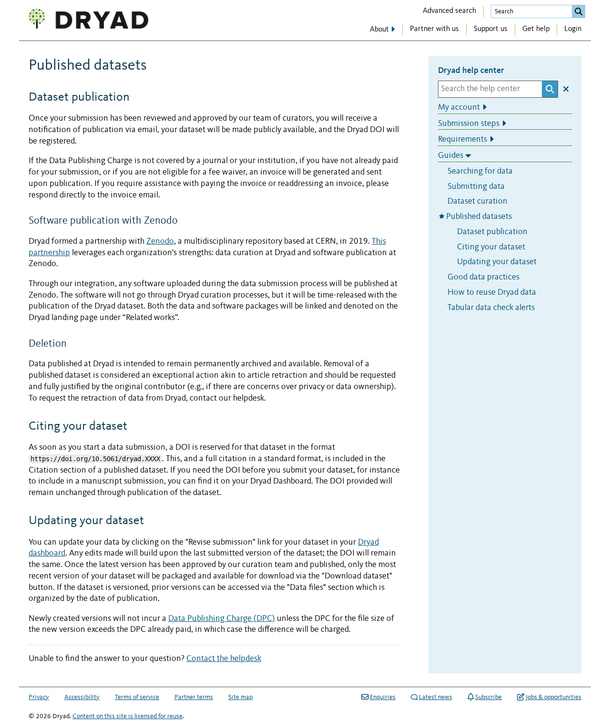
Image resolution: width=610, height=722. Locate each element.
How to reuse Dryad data (491, 293)
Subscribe (488, 697)
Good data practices (483, 277)
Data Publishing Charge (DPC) (221, 619)
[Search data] (578, 11)
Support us (491, 29)
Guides (450, 156)
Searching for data (480, 171)
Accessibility (82, 697)
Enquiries (383, 697)
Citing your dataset (491, 247)
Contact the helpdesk (223, 659)
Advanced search (449, 11)
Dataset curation (477, 201)
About (379, 29)
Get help (535, 29)
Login (572, 29)
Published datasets (479, 217)
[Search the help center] (550, 89)
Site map (240, 697)
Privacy (39, 697)
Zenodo (160, 241)
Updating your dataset (497, 262)
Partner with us (434, 29)
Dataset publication (492, 232)
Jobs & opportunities (553, 697)
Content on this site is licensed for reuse (127, 716)
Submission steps (468, 123)
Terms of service (137, 697)
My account (459, 107)
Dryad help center (471, 70)
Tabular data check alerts (491, 307)
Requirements (462, 139)
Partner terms (193, 697)
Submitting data (476, 186)
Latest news (435, 697)
